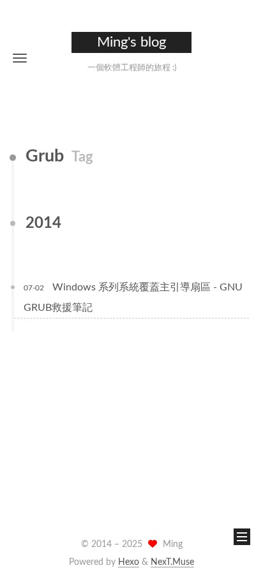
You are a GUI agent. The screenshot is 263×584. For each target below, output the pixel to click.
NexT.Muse (172, 562)
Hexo (128, 562)
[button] (19, 58)
